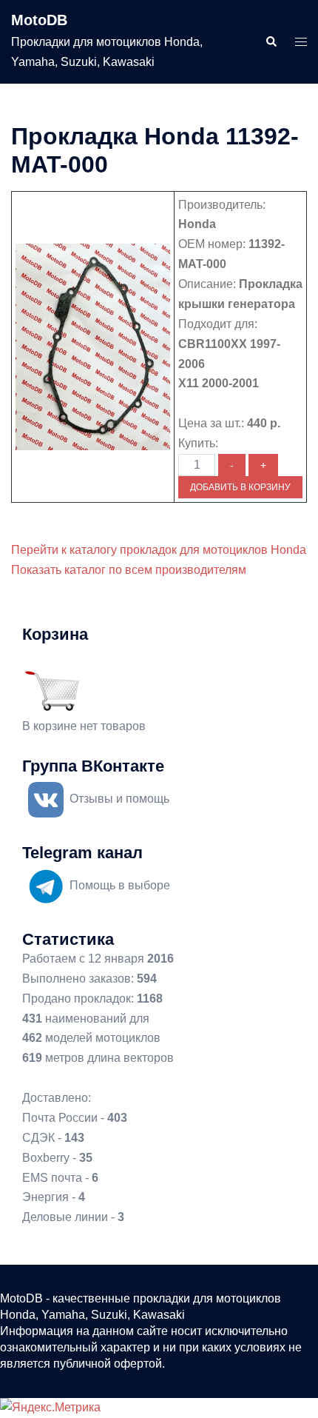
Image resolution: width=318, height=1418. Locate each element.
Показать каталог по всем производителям (128, 569)
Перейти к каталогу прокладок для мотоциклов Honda (158, 550)
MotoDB (39, 20)
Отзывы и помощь (119, 798)
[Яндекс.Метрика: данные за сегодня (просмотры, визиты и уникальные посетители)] (50, 1408)
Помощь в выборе (120, 885)
